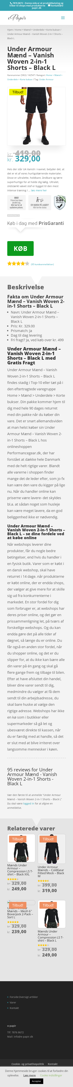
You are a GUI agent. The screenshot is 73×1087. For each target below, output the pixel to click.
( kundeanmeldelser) (42, 264)
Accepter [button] (36, 1081)
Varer (13, 1002)
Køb (20, 248)
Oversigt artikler (28, 997)
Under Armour (46, 79)
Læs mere (29, 1075)
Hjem (10, 29)
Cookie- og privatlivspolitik (28, 1064)
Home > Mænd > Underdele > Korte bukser (37, 29)
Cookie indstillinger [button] (51, 1075)
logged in (28, 803)
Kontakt (14, 1008)
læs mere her (39, 190)
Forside (14, 997)
